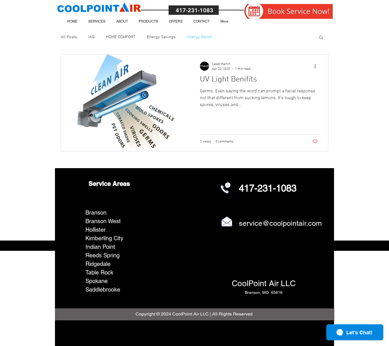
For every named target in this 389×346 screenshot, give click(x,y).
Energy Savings (161, 37)
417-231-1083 (194, 10)
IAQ (91, 37)
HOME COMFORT (121, 37)
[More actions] (317, 66)
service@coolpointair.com (280, 223)
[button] (97, 21)
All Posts (69, 37)
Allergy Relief (199, 37)
